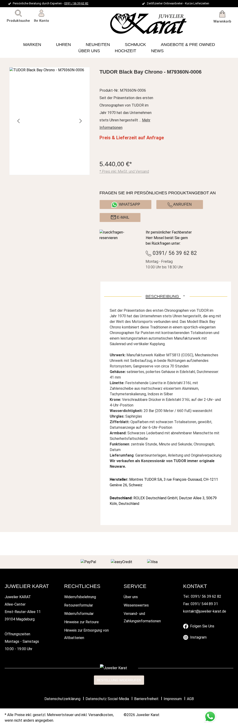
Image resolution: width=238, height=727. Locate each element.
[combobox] (25, 29)
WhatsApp (129, 204)
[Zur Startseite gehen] (120, 23)
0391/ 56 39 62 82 (174, 253)
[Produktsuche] (51, 29)
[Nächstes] (80, 121)
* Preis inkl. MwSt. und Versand (124, 171)
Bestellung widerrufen (119, 680)
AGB (190, 699)
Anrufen (182, 204)
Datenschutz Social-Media (107, 699)
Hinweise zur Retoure (81, 622)
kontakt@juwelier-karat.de (204, 611)
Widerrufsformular (79, 613)
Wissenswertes (136, 605)
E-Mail (122, 217)
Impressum (173, 699)
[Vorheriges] (19, 121)
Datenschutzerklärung (62, 699)
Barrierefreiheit (146, 699)
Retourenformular (78, 605)
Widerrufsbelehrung (80, 597)
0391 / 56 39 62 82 (76, 3)
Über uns (131, 597)
